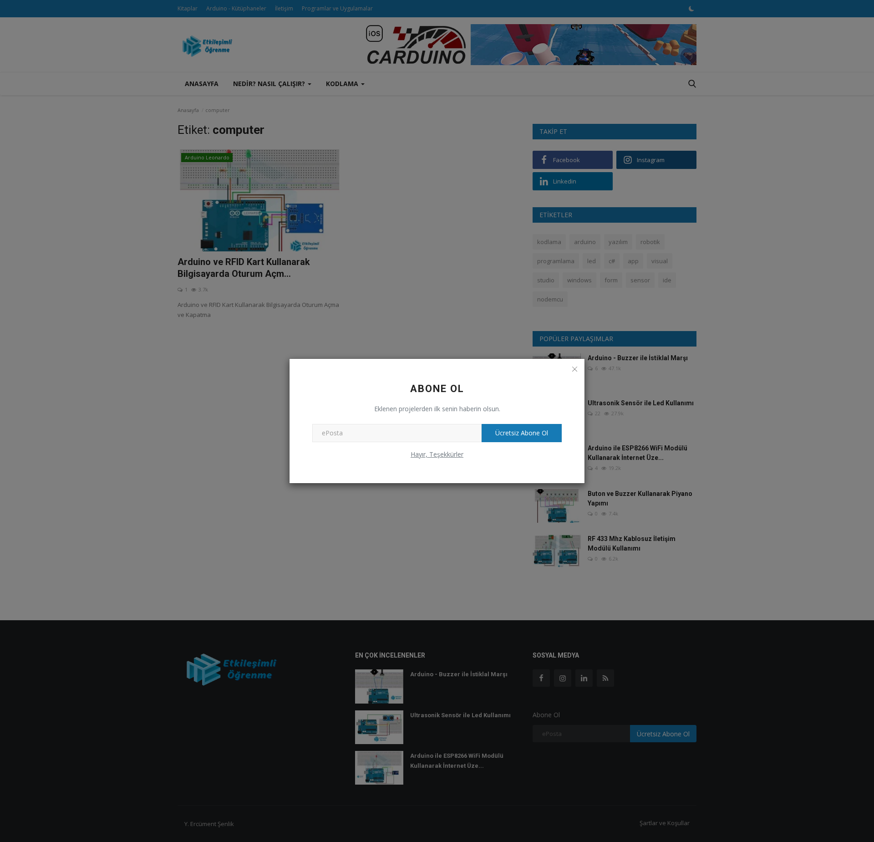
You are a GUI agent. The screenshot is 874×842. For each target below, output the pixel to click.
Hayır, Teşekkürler (437, 454)
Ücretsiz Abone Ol (521, 433)
